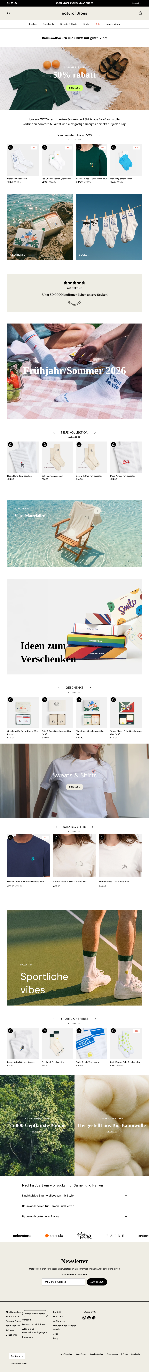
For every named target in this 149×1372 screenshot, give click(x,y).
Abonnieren (97, 1282)
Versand (26, 1319)
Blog (55, 1338)
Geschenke (49, 24)
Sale (98, 24)
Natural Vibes (21, 1363)
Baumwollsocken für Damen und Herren (48, 1206)
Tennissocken (13, 1325)
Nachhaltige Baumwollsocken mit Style (48, 1195)
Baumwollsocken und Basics (40, 1216)
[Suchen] (8, 13)
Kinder (86, 24)
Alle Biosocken (13, 1312)
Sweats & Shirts (68, 24)
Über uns (58, 1316)
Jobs (55, 1333)
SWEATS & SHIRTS (74, 827)
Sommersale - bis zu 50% (74, 135)
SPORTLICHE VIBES (74, 1019)
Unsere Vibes (113, 24)
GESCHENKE (74, 688)
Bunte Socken (13, 1316)
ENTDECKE (74, 787)
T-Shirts (10, 1330)
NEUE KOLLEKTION (74, 432)
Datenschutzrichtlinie (33, 1324)
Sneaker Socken (14, 1321)
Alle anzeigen (74, 140)
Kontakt (57, 1312)
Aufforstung (59, 1321)
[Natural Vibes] (74, 13)
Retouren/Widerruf (35, 1313)
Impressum (28, 1337)
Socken (33, 24)
